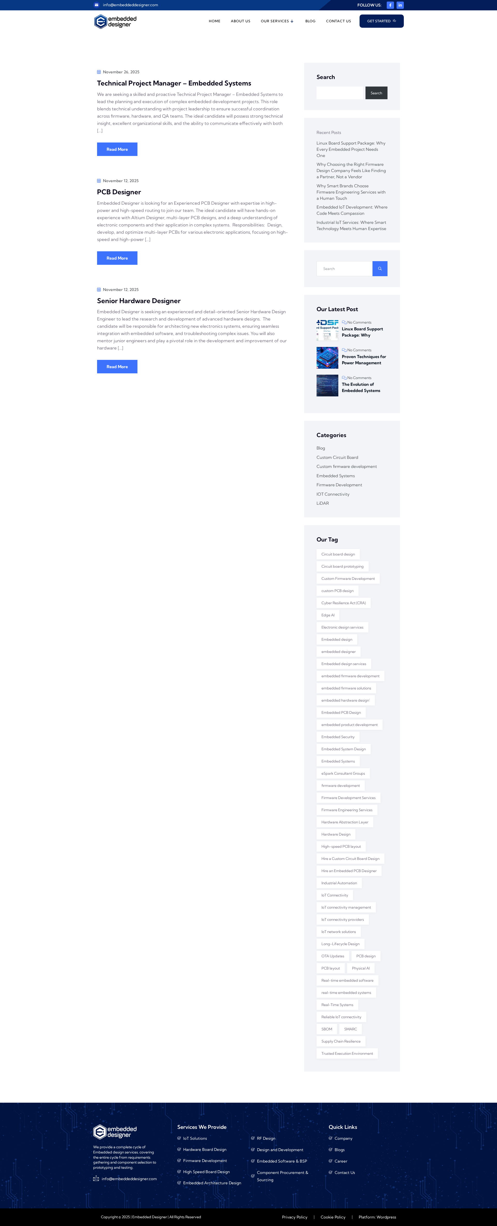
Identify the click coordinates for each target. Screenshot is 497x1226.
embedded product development (349, 724)
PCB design (366, 956)
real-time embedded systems (346, 992)
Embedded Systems (336, 475)
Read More (117, 149)
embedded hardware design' (345, 700)
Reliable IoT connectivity (341, 1017)
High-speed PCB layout (341, 846)
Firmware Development (339, 484)
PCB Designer (119, 192)
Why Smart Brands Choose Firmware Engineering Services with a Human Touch (351, 192)
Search (326, 77)
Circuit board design (338, 554)
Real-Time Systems (337, 1004)
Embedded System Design (343, 749)
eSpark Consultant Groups (343, 773)
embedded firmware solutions (346, 688)
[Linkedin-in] (400, 5)
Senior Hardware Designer (139, 300)
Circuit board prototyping (342, 566)
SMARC (350, 1029)
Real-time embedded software (347, 980)
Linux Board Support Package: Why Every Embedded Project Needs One (351, 149)
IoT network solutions (338, 931)
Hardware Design (335, 834)
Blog (310, 21)
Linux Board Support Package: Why (362, 332)
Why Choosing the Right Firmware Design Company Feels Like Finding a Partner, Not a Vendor (351, 170)
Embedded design (336, 639)
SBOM (326, 1029)
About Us (241, 21)
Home (215, 21)
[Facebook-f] (390, 5)
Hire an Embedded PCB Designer (349, 870)
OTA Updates (332, 956)
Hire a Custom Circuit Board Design (350, 858)
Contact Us (338, 21)
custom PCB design (337, 590)
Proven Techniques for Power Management (364, 359)
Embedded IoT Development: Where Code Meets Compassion (352, 210)
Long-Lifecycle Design (340, 944)
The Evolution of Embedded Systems (361, 387)
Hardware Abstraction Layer (344, 822)
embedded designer (338, 651)
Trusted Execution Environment (347, 1053)
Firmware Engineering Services (346, 810)
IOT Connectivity (333, 494)
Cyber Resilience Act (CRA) (343, 603)
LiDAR (323, 503)
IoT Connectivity (334, 895)
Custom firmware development (347, 466)
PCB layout (330, 968)
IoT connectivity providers (342, 919)
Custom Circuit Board (337, 457)
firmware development (340, 785)
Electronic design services (342, 627)
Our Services (275, 21)
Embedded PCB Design (341, 712)
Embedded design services (343, 663)
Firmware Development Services (348, 797)
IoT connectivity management (346, 907)
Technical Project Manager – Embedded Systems (175, 83)
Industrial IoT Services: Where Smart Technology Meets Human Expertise (351, 225)
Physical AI (361, 968)
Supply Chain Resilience (341, 1041)
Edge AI (327, 615)
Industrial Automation (339, 883)
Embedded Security (338, 737)
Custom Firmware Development (348, 578)
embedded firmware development (350, 676)
